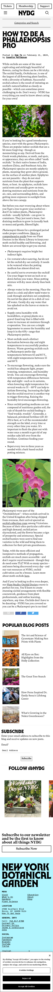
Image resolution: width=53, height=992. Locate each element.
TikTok (5, 946)
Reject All (26, 978)
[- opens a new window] (8, 613)
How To (18, 55)
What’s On (7, 897)
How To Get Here (11, 913)
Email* (5, 745)
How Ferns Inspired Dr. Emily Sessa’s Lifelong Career (34, 695)
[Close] (50, 955)
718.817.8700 (16, 921)
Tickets (7, 6)
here (26, 576)
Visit (5, 895)
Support (45, 6)
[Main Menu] (5, 12)
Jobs (4, 930)
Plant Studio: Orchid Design (22, 585)
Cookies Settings (26, 970)
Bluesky (6, 942)
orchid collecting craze (14, 523)
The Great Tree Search (33, 676)
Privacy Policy (10, 925)
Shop (29, 899)
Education (32, 895)
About (30, 897)
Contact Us (8, 923)
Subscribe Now (26, 848)
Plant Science (10, 901)
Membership (26, 6)
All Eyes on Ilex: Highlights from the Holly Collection (32, 657)
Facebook (7, 939)
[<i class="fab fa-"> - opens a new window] (33, 613)
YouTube (6, 944)
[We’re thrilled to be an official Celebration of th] (22, 798)
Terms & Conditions (13, 928)
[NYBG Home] (26, 13)
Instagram (7, 937)
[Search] (47, 12)
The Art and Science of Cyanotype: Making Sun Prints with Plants (34, 638)
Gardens (6, 899)
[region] (26, 972)
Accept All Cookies (26, 986)
